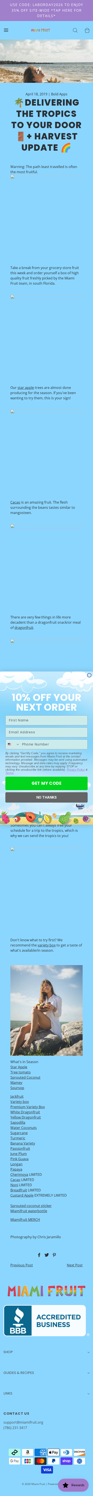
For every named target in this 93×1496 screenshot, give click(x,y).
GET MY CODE (47, 783)
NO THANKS (46, 797)
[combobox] (13, 744)
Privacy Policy (76, 769)
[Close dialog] (89, 675)
